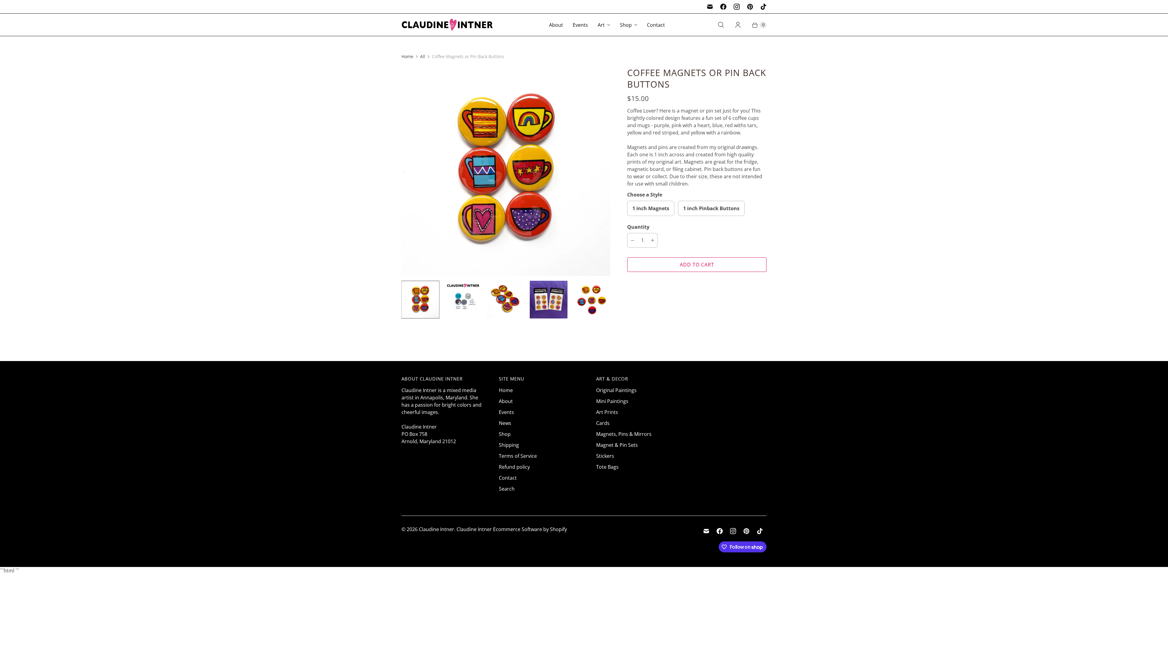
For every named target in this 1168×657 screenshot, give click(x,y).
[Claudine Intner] (447, 25)
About (556, 25)
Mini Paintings (612, 401)
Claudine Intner (436, 529)
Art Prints (607, 412)
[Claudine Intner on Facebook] (723, 6)
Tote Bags (607, 467)
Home (407, 56)
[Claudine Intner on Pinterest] (750, 6)
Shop (626, 25)
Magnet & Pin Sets (617, 445)
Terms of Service (518, 456)
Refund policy (514, 467)
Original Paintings (616, 390)
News (505, 423)
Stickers (605, 456)
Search (507, 488)
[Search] (720, 25)
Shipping (509, 445)
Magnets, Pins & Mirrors (624, 434)
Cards (603, 423)
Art (601, 25)
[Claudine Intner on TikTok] (763, 6)
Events (580, 25)
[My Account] (737, 25)
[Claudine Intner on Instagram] (736, 6)
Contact (656, 25)
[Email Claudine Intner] (710, 6)
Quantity (638, 227)
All (422, 56)
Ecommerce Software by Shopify (530, 529)
